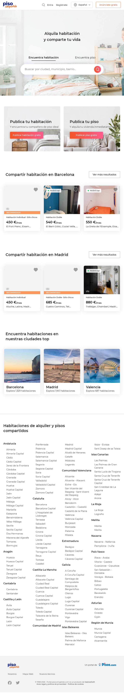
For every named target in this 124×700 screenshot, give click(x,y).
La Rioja (98, 510)
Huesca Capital (14, 561)
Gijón (97, 616)
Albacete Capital (45, 579)
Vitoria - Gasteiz (103, 561)
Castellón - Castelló (75, 506)
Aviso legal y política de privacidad (51, 684)
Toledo (39, 607)
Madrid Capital (73, 448)
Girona (39, 531)
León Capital (13, 625)
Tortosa (40, 559)
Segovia (40, 464)
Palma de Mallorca (75, 640)
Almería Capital (15, 453)
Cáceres (69, 554)
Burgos (10, 613)
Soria (38, 472)
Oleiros (69, 593)
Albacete (41, 575)
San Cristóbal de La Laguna (105, 489)
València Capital (74, 518)
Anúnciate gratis (108, 4)
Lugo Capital (72, 601)
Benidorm (70, 503)
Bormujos (11, 545)
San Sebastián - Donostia (103, 571)
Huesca (10, 557)
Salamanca (42, 456)
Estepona (11, 513)
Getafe (69, 456)
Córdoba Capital (15, 473)
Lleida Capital (43, 543)
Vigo (67, 617)
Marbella (11, 509)
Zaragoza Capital (16, 577)
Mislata (69, 535)
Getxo (97, 585)
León (9, 621)
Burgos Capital (14, 617)
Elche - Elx (71, 484)
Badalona (41, 527)
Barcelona (41, 504)
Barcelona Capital (46, 508)
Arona (97, 498)
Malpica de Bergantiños (72, 588)
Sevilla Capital (14, 529)
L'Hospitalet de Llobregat (44, 514)
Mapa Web (28, 674)
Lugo (68, 597)
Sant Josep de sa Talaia (107, 448)
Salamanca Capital (46, 460)
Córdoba (11, 469)
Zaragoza (11, 573)
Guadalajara (42, 599)
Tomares (11, 541)
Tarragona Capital (46, 551)
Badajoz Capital (74, 550)
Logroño (99, 514)
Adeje (97, 494)
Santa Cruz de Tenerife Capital (107, 481)
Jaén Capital (13, 497)
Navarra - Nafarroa (104, 541)
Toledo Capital (44, 611)
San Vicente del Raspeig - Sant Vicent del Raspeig (77, 491)
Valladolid (41, 480)
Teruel (9, 565)
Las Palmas (100, 460)
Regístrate (61, 5)
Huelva (10, 485)
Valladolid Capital (45, 484)
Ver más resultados (104, 174)
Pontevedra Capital (76, 621)
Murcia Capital (102, 632)
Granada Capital (15, 481)
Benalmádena (14, 517)
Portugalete (101, 589)
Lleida (39, 539)
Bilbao (97, 581)
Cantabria (12, 589)
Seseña (40, 619)
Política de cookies (76, 684)
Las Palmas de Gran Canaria (105, 466)
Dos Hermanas (14, 533)
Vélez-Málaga (13, 521)
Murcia (98, 628)
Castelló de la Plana (76, 511)
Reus (38, 555)
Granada (11, 477)
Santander (12, 593)
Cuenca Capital (44, 595)
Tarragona (41, 547)
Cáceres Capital (74, 558)
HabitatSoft (90, 682)
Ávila (9, 605)
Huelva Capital (14, 489)
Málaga (10, 501)
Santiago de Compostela (72, 580)
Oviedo (98, 612)
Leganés (70, 464)
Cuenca (40, 591)
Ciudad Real (42, 583)
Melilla (98, 526)
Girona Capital (44, 535)
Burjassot (70, 523)
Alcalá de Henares (75, 452)
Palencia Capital (45, 452)
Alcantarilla (100, 640)
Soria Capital (43, 476)
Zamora (40, 488)
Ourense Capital (74, 609)
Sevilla (9, 525)
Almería (10, 449)
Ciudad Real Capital (47, 587)
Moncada (70, 526)
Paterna (69, 531)
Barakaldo (100, 593)
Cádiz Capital (13, 461)
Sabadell (40, 523)
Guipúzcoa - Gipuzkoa (106, 565)
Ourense (70, 605)
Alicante (69, 476)
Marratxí (69, 644)
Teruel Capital (14, 569)
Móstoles (70, 460)
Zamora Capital (44, 492)
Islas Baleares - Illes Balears (76, 635)
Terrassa (40, 519)
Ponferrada (42, 444)
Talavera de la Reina (47, 615)
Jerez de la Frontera (17, 465)
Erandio (98, 597)
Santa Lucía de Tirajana (107, 471)
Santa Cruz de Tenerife (107, 475)
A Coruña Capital (74, 574)
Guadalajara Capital (47, 603)
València (69, 515)
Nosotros (12, 674)
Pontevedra (71, 613)
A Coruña (70, 570)
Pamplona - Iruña (104, 545)
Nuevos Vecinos (47, 674)
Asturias (98, 608)
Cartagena (100, 636)
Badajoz (69, 546)
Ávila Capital (13, 609)
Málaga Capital (14, 505)
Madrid (69, 444)
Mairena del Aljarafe (17, 537)
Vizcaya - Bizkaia (103, 576)
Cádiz (9, 457)
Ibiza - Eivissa (101, 444)
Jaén (9, 493)
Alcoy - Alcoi (72, 498)
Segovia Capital (44, 468)
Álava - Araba (101, 557)
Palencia (40, 448)
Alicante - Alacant (75, 480)
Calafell (40, 563)
